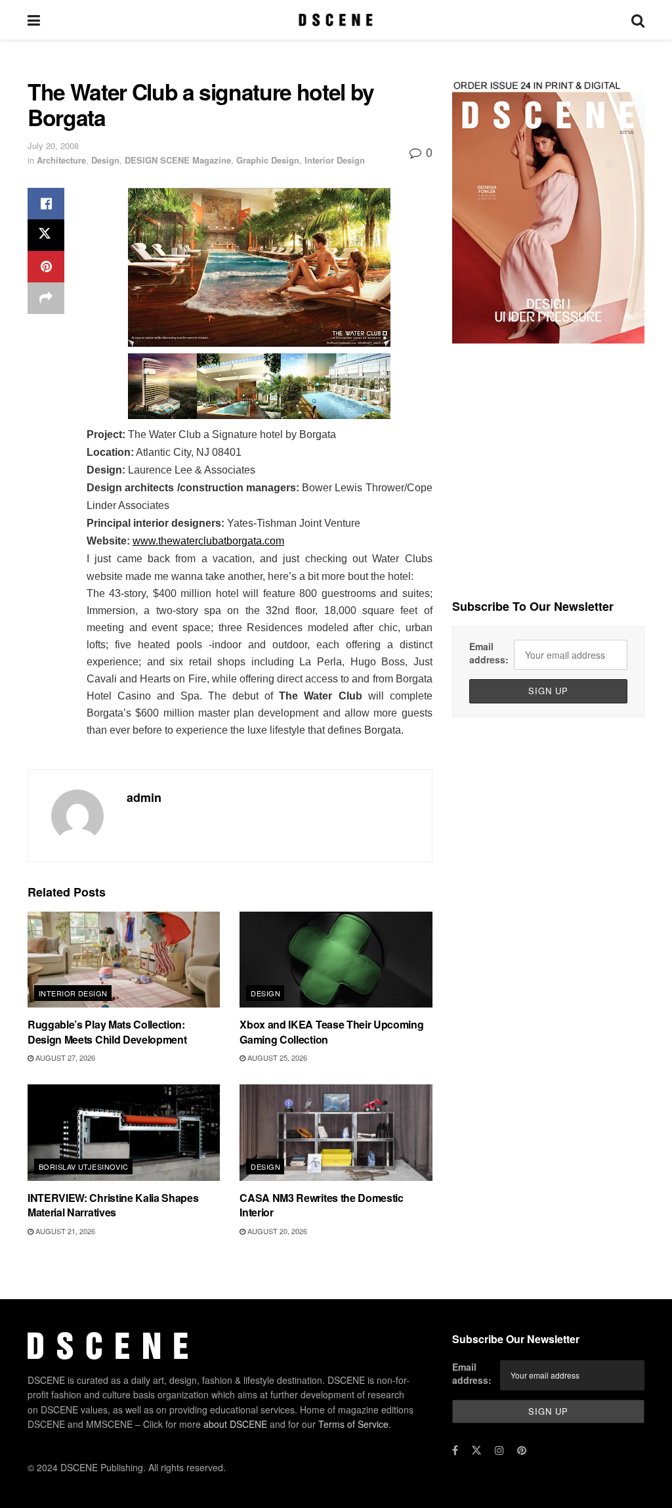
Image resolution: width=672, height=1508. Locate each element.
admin (144, 797)
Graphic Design (267, 160)
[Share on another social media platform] (46, 298)
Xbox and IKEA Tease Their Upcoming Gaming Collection (331, 1031)
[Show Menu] (34, 19)
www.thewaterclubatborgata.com (208, 540)
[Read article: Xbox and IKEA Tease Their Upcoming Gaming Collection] (336, 960)
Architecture (61, 160)
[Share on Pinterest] (46, 266)
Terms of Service (353, 1423)
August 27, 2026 (64, 1057)
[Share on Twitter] (46, 235)
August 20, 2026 (276, 1231)
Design (105, 160)
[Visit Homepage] (335, 20)
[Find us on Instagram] (499, 1450)
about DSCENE (235, 1423)
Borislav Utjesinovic (84, 1166)
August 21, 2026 (64, 1231)
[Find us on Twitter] (476, 1450)
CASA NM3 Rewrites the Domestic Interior (321, 1205)
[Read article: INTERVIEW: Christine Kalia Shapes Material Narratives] (124, 1132)
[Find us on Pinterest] (521, 1450)
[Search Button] (637, 19)
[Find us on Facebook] (455, 1450)
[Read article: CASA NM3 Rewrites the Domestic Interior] (336, 1132)
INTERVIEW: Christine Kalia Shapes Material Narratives (113, 1205)
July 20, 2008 (53, 145)
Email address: (489, 653)
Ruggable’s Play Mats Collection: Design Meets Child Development (107, 1031)
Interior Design (334, 160)
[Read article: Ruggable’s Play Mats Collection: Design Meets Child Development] (124, 960)
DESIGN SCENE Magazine (178, 160)
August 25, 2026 (276, 1057)
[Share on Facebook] (46, 203)
